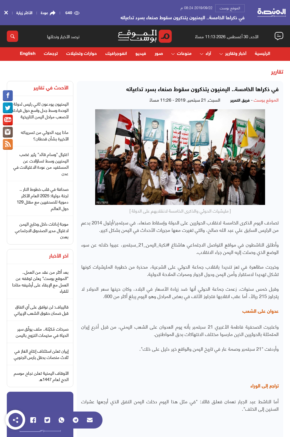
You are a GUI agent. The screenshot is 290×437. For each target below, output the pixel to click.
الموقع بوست (230, 7)
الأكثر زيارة (24, 12)
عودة (44, 12)
